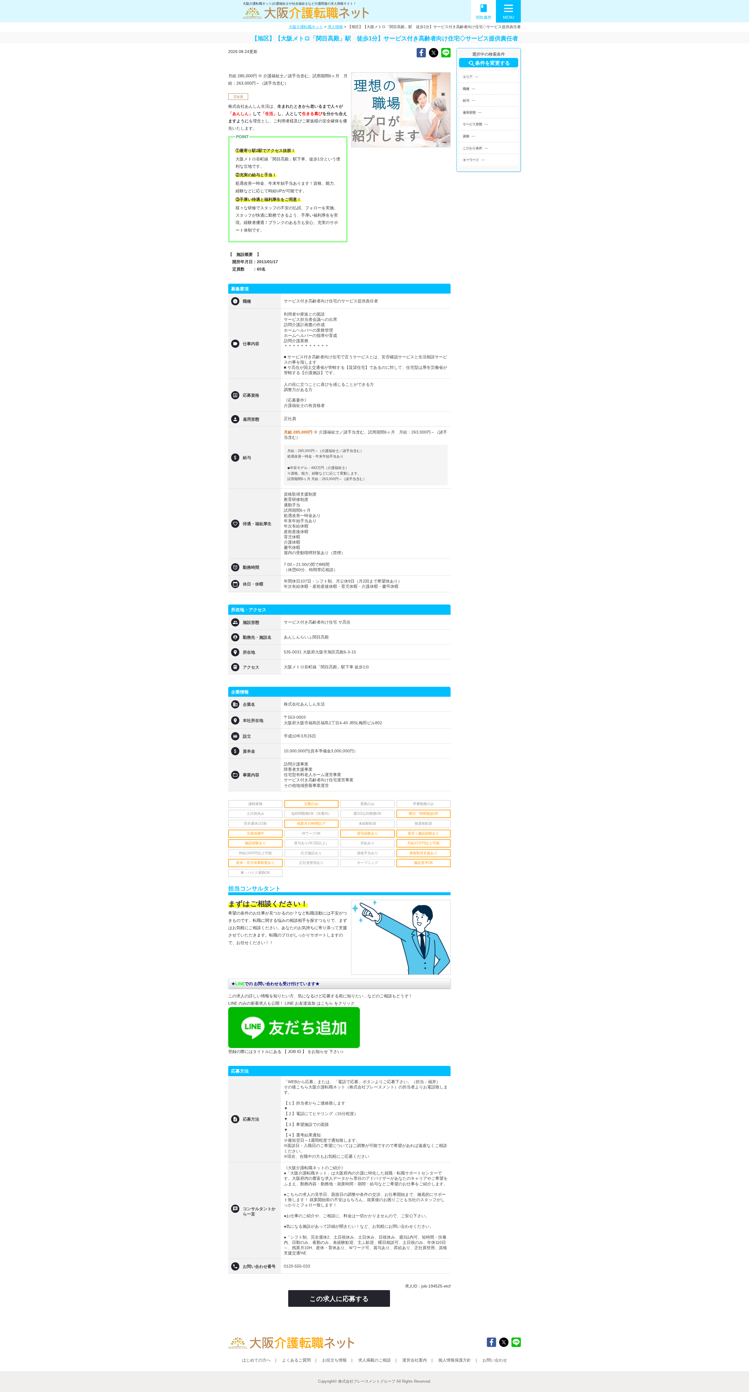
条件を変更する (489, 63)
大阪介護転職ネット (306, 27)
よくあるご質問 (296, 1360)
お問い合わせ (494, 1360)
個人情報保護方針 (454, 1360)
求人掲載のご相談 (374, 1360)
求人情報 (335, 27)
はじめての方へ (256, 1360)
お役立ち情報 (334, 1360)
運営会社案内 (414, 1360)
